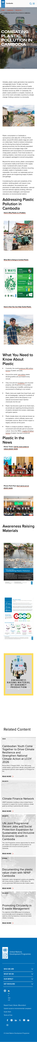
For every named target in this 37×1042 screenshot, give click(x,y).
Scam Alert (7, 1012)
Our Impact (8, 979)
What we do (9, 974)
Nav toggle (34, 3)
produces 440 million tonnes (19, 369)
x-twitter (20, 1020)
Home (3, 10)
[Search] (9, 995)
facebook (7, 1020)
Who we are (9, 969)
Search (31, 3)
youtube (28, 1020)
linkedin (16, 1020)
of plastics (21, 383)
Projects (18, 10)
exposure (7, 1025)
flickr (24, 1020)
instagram (12, 1020)
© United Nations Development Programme (16, 1033)
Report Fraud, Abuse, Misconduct (15, 1005)
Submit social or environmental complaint (17, 1008)
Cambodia (9, 3)
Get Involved (9, 984)
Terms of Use (8, 1015)
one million (21, 374)
